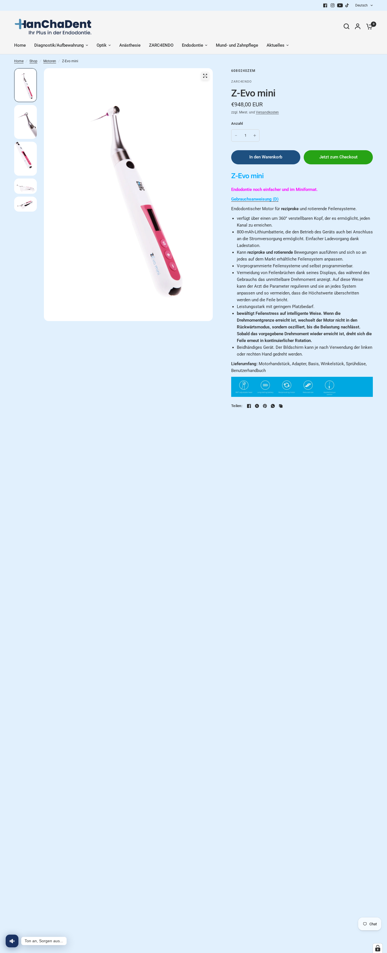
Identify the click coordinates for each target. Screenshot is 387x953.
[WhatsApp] (272, 406)
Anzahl (237, 123)
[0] (368, 26)
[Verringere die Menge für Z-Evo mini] (236, 135)
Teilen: (236, 406)
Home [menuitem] (20, 45)
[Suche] (346, 26)
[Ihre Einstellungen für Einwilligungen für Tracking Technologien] (377, 948)
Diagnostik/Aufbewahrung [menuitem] (59, 45)
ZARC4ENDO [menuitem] (161, 45)
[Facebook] (325, 5)
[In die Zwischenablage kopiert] (280, 406)
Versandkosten (267, 112)
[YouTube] (340, 5)
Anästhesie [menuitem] (130, 45)
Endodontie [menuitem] (192, 45)
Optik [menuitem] (102, 45)
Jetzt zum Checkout (338, 157)
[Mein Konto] (357, 26)
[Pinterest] (264, 406)
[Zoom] (205, 76)
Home (19, 61)
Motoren (49, 61)
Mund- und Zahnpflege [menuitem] (237, 45)
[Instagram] (332, 5)
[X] (257, 406)
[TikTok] (347, 5)
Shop (33, 61)
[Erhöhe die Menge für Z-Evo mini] (254, 135)
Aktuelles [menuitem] (275, 45)
